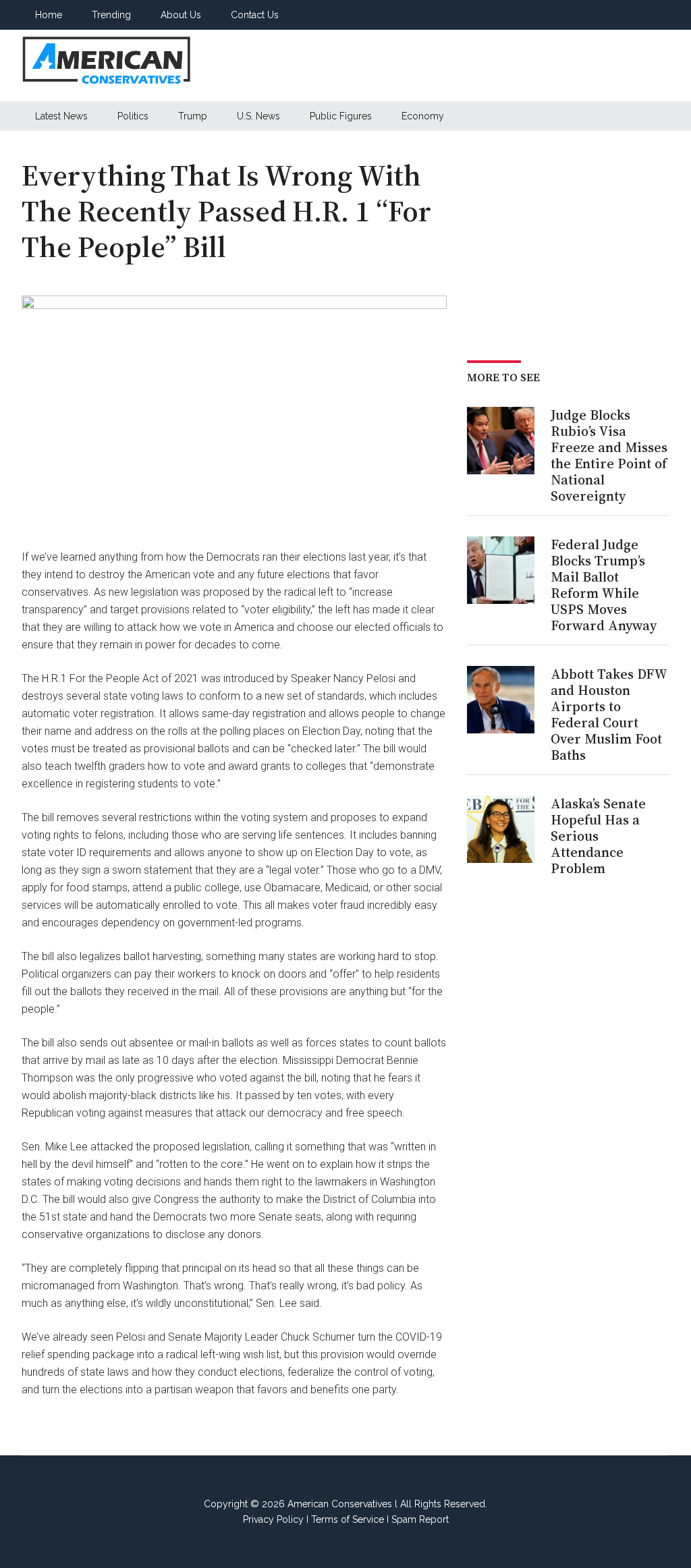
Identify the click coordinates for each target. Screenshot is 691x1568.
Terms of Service (347, 1519)
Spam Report (420, 1519)
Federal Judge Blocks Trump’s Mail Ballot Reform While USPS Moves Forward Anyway (604, 585)
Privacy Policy (273, 1519)
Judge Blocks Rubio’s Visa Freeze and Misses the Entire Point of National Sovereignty (609, 455)
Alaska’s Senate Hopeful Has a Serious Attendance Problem (598, 836)
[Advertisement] (442, 65)
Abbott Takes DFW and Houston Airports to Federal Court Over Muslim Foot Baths (609, 714)
